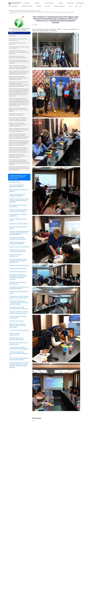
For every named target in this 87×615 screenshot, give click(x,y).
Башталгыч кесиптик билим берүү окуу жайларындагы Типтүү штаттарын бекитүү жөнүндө (18, 110)
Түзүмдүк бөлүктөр (49, 3)
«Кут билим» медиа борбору (16, 321)
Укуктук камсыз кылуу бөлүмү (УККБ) (18, 223)
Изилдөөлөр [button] (38, 6)
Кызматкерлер (12, 35)
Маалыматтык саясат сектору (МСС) (19, 246)
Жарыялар (37, 3)
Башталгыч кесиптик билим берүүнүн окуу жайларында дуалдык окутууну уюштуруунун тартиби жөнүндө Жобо (19, 168)
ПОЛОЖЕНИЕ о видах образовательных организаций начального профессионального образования (19, 62)
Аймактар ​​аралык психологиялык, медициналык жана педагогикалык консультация (17, 326)
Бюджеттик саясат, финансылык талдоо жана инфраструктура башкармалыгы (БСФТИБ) (18, 200)
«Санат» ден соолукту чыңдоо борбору (19, 330)
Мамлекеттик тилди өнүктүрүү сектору (19, 265)
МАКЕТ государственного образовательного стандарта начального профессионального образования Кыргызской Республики (19, 72)
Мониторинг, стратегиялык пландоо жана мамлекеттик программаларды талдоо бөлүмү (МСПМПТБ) (19, 233)
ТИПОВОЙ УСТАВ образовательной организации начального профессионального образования (19, 52)
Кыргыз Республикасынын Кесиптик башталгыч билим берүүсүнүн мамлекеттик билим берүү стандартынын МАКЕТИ (18, 67)
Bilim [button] (76, 6)
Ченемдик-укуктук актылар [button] (27, 6)
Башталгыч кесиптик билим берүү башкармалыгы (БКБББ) (23, 10)
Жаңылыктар (38, 10)
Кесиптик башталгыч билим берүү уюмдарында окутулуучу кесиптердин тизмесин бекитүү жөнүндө (17, 78)
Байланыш (61, 3)
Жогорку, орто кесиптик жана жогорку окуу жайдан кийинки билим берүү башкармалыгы (18, 261)
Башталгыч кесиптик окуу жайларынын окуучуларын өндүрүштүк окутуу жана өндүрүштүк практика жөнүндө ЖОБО (17, 119)
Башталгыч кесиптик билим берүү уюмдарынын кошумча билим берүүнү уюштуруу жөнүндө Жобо (17, 124)
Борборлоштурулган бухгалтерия (17, 268)
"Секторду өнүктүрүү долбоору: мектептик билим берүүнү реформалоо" (18, 353)
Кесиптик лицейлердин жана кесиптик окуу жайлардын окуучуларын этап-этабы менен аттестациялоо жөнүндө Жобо (18, 130)
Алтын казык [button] (47, 6)
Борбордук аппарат (15, 182)
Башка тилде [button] (70, 3)
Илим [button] (70, 6)
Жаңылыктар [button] (27, 3)
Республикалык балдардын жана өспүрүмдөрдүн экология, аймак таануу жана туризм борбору (18, 302)
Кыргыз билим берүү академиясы (18, 271)
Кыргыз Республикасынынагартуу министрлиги (16, 3)
